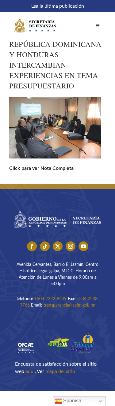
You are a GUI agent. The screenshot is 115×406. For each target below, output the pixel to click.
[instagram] (70, 246)
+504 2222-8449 (50, 299)
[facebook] (32, 246)
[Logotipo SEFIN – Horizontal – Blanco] (35, 17)
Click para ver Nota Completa (42, 168)
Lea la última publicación (57, 6)
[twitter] (58, 246)
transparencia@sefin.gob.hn (69, 305)
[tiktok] (45, 246)
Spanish (71, 400)
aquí (30, 371)
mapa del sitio (60, 371)
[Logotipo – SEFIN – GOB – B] (57, 209)
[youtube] (83, 246)
